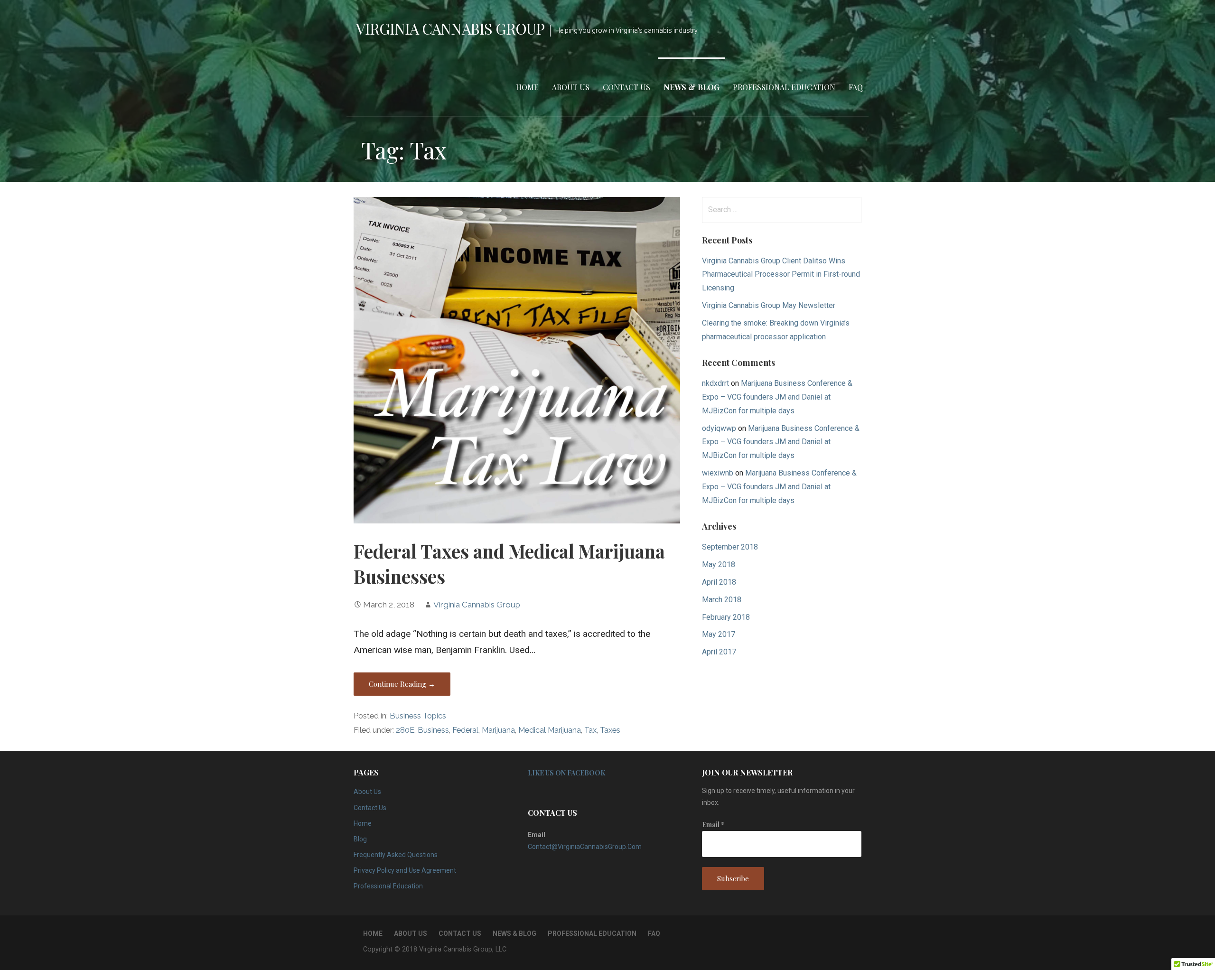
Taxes (610, 730)
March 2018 (721, 599)
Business (433, 730)
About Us (570, 87)
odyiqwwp (719, 428)
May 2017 (718, 634)
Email (713, 824)
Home (527, 87)
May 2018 (718, 564)
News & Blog (692, 87)
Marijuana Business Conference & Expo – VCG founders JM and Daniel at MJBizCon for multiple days (777, 397)
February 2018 (726, 617)
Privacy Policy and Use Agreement (405, 870)
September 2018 (730, 546)
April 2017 (719, 651)
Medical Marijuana (549, 730)
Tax (590, 730)
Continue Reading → (402, 684)
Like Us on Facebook (566, 772)
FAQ (856, 87)
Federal (465, 730)
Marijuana (498, 730)
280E (405, 730)
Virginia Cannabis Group (450, 28)
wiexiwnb (717, 472)
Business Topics (418, 715)
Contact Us (626, 87)
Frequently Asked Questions (396, 854)
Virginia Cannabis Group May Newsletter (768, 305)
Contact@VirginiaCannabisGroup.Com (585, 846)
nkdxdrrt (715, 383)
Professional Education (784, 87)
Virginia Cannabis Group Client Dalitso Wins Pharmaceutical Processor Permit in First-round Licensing (781, 274)
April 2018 (719, 582)
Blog (360, 839)
